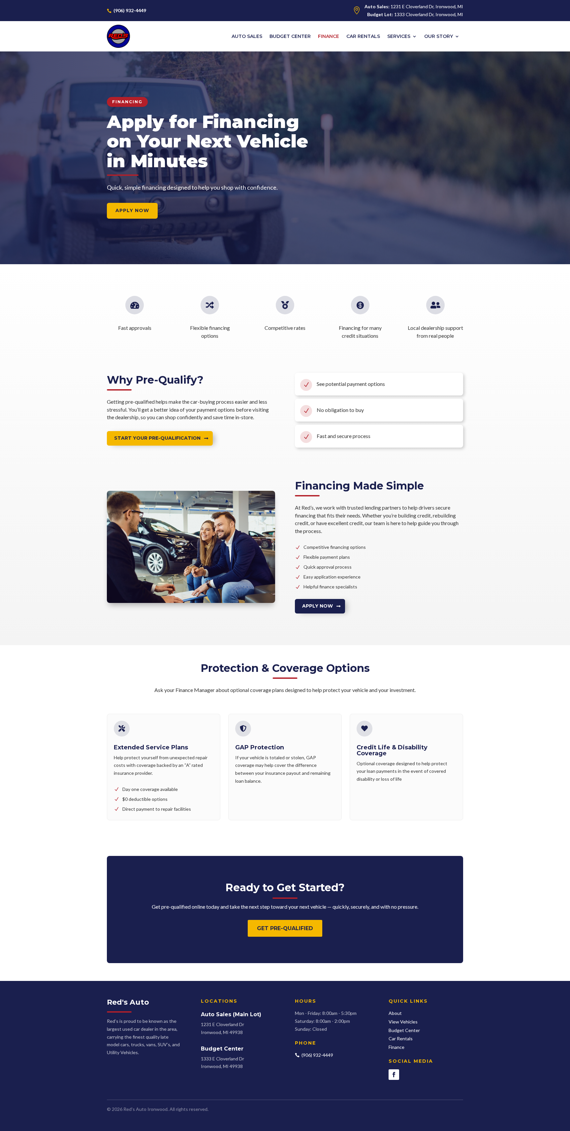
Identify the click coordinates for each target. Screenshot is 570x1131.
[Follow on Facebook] (394, 1074)
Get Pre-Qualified (285, 928)
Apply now (132, 210)
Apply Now (317, 606)
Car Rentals (363, 36)
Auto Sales (247, 36)
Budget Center (290, 36)
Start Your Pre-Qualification (157, 438)
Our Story (438, 36)
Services (398, 36)
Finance (328, 36)
